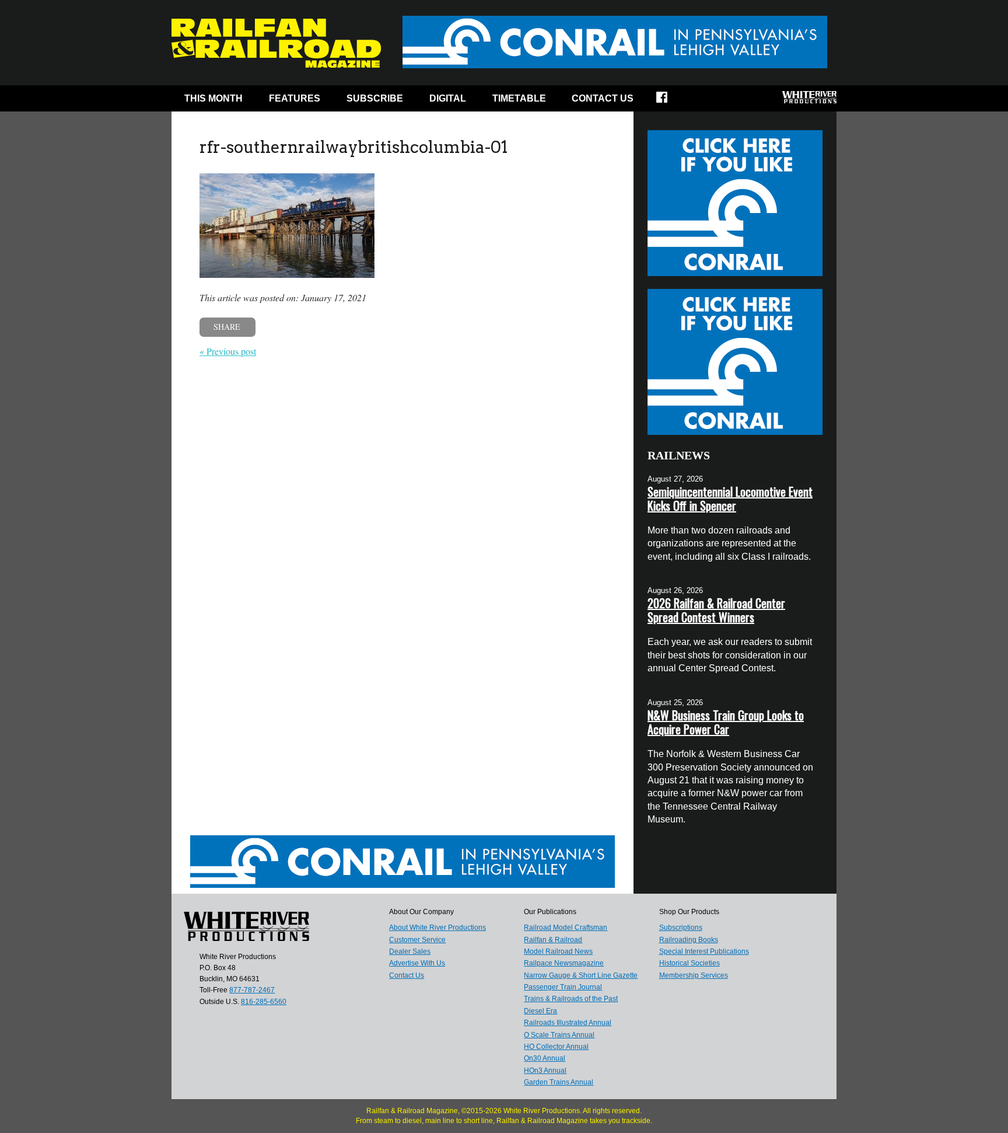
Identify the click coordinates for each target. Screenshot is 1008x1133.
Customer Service (417, 940)
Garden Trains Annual (558, 1082)
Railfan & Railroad (553, 940)
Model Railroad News (558, 951)
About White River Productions (437, 927)
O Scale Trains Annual (559, 1035)
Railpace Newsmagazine (564, 963)
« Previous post (228, 351)
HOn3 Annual (545, 1070)
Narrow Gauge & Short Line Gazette (581, 975)
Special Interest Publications (704, 951)
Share (227, 326)
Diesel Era (540, 1011)
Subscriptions (680, 927)
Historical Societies (689, 963)
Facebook (669, 101)
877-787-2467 (252, 990)
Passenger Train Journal (563, 987)
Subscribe (374, 98)
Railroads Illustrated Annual (567, 1023)
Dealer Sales (409, 951)
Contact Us (603, 98)
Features (294, 98)
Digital (447, 98)
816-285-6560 (263, 1002)
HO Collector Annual (556, 1047)
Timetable (519, 98)
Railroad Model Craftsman (565, 927)
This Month (213, 98)
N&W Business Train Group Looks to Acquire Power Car (726, 722)
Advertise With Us (417, 963)
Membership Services (693, 975)
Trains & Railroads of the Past (571, 999)
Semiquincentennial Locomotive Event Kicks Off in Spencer (730, 498)
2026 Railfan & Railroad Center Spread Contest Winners (716, 610)
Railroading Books (688, 940)
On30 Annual (544, 1058)
